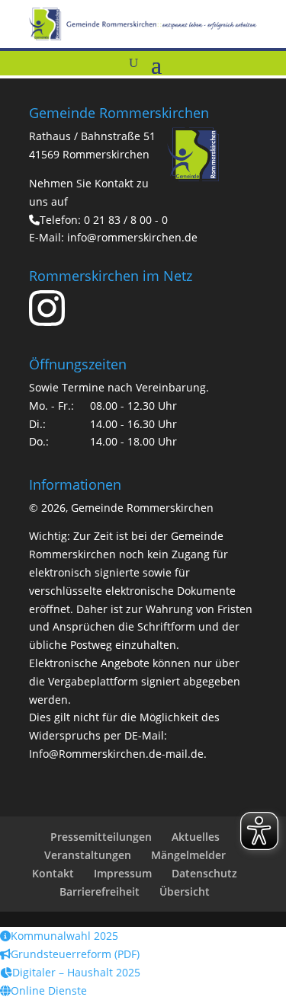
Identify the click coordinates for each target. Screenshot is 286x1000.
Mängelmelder (188, 855)
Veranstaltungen (87, 855)
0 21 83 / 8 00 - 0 (126, 219)
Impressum (123, 873)
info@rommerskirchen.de (132, 237)
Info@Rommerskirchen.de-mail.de (116, 753)
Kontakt (53, 873)
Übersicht (184, 891)
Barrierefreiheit (99, 891)
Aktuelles (196, 836)
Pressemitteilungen (101, 836)
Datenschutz (204, 873)
